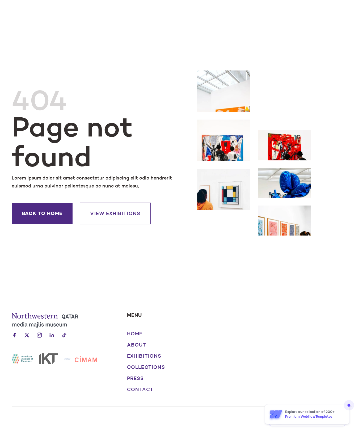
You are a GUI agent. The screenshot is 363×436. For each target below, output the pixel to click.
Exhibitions (144, 356)
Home (134, 333)
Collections (146, 367)
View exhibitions (115, 213)
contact (140, 389)
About (136, 345)
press (135, 378)
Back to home (42, 213)
